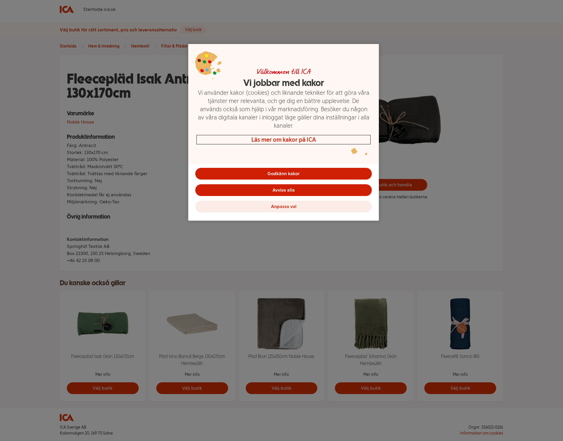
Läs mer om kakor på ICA (283, 139)
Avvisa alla (283, 190)
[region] (283, 132)
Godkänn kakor (283, 173)
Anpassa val (283, 206)
